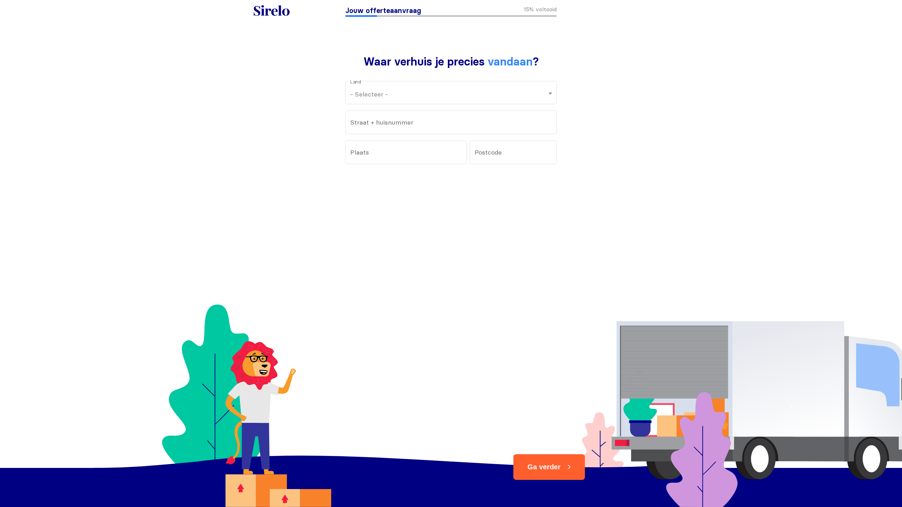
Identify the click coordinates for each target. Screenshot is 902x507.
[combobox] (451, 124)
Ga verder (544, 467)
